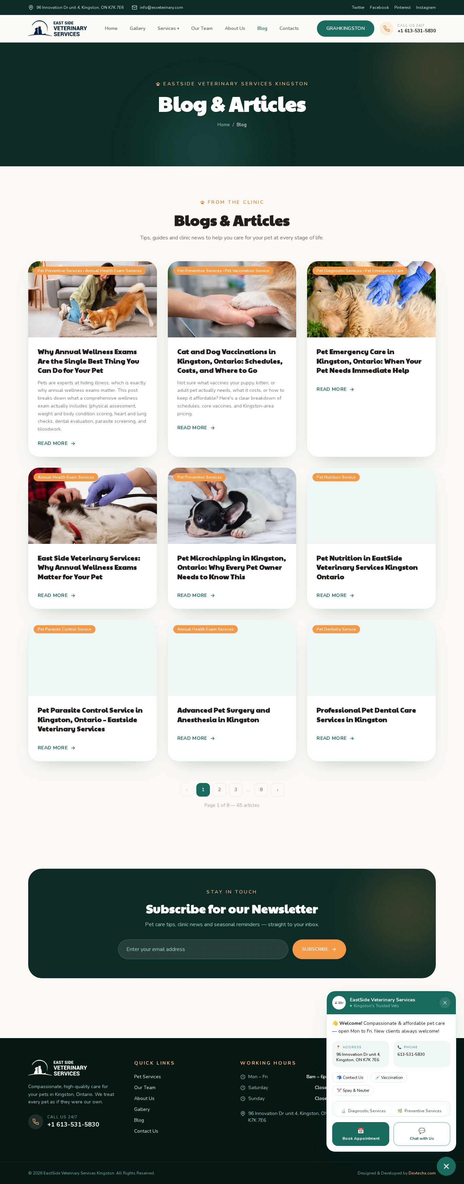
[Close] (445, 1002)
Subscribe (315, 949)
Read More (53, 443)
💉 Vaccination (389, 1077)
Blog (262, 28)
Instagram (426, 7)
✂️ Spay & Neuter (353, 1090)
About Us (235, 28)
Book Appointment (360, 1134)
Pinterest (402, 7)
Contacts (289, 28)
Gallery (137, 28)
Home (111, 28)
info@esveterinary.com (161, 7)
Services (168, 28)
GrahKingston (345, 28)
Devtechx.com (422, 1173)
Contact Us (146, 1131)
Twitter (358, 7)
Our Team (202, 28)
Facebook (379, 7)
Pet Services (147, 1076)
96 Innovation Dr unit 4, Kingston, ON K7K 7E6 (80, 7)
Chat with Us (422, 1134)
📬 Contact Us (350, 1077)
